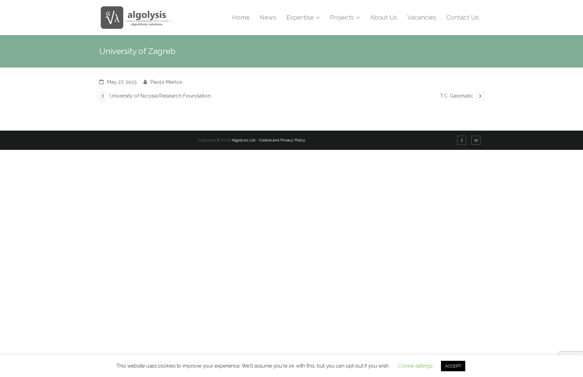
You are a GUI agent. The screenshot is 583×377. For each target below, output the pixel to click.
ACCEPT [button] (453, 366)
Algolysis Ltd (243, 140)
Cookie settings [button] (415, 366)
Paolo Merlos (166, 82)
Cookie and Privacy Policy (282, 140)
